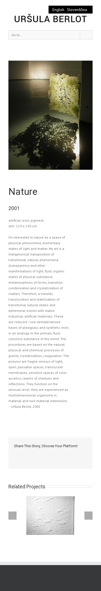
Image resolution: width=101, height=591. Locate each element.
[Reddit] (69, 454)
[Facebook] (15, 454)
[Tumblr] (42, 454)
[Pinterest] (33, 454)
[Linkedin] (60, 454)
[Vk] (78, 454)
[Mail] (15, 460)
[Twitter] (24, 454)
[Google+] (51, 454)
